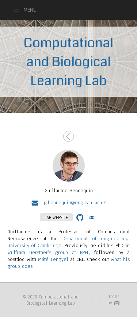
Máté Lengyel (53, 259)
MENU (30, 10)
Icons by (113, 299)
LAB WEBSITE (56, 217)
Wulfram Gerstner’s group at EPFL (48, 252)
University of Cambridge (34, 245)
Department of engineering (95, 238)
